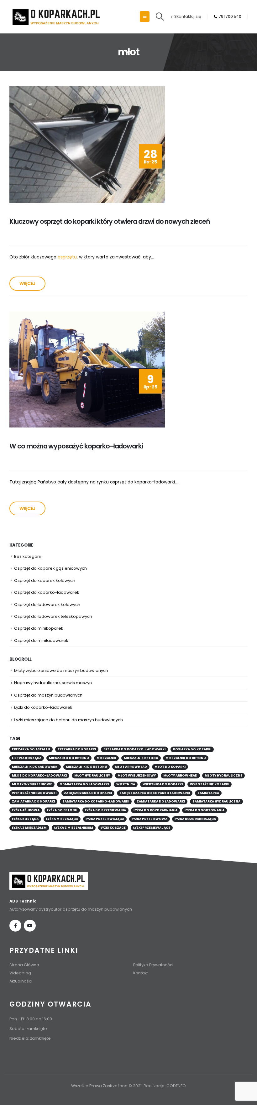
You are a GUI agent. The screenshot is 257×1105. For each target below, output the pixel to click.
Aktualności (20, 981)
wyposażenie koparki (209, 784)
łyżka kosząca (25, 819)
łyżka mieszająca (62, 819)
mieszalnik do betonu (185, 758)
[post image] (87, 144)
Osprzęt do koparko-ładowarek (46, 592)
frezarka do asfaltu (31, 749)
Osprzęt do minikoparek (38, 628)
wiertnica (125, 784)
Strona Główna (24, 965)
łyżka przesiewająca (105, 819)
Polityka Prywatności (153, 965)
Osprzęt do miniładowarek (41, 640)
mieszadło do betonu (69, 758)
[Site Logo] (56, 16)
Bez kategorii (27, 556)
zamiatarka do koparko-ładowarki (95, 801)
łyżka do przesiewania (105, 810)
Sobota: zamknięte (28, 1028)
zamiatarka (208, 793)
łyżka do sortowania (204, 810)
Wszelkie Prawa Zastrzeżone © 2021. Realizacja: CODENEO (128, 1085)
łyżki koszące (113, 827)
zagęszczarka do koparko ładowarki (154, 793)
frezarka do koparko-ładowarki (134, 749)
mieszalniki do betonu (86, 766)
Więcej (27, 283)
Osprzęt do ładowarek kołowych (47, 605)
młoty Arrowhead (180, 775)
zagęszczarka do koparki (88, 793)
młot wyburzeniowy (137, 775)
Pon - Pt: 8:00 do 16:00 (30, 1019)
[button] (144, 16)
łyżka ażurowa (25, 810)
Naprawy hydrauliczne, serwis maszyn (53, 683)
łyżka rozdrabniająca (195, 819)
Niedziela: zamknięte (30, 1038)
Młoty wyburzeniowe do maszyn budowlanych (61, 670)
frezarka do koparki (77, 749)
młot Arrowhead (131, 766)
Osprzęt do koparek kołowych (44, 580)
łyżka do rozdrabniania (155, 810)
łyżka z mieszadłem (29, 827)
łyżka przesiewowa (149, 819)
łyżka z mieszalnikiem (73, 827)
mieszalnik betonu (141, 758)
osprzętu (67, 257)
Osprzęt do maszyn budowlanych (48, 695)
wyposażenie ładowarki (34, 793)
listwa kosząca (26, 758)
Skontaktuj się (187, 16)
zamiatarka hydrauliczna (216, 801)
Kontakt (140, 973)
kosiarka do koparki (192, 749)
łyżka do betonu (62, 810)
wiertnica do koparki (163, 784)
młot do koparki (170, 766)
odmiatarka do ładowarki (84, 784)
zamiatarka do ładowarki (161, 801)
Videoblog (20, 973)
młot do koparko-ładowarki (39, 775)
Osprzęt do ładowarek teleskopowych (53, 616)
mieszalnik (106, 758)
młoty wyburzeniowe (32, 784)
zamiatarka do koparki (33, 801)
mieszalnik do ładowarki (35, 766)
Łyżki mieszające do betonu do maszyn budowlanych (68, 720)
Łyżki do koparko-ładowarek (43, 707)
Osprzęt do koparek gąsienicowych (50, 568)
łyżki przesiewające (151, 827)
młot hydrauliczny (92, 775)
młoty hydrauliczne (223, 775)
